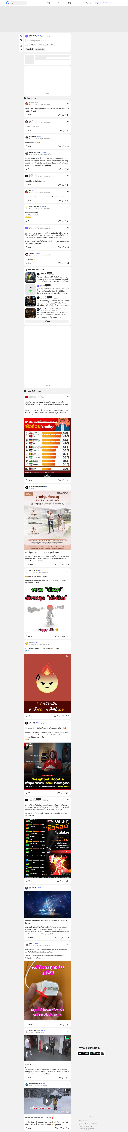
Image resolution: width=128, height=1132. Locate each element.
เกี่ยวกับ (80, 1123)
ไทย (90, 1130)
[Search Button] (12, 2)
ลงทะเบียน (108, 3)
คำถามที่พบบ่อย (93, 1123)
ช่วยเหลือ (86, 1123)
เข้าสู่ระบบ (98, 3)
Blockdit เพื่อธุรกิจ (83, 1130)
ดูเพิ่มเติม (48, 165)
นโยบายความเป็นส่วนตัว (85, 1126)
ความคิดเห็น (40, 49)
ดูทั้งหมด (47, 322)
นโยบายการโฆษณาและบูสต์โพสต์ (87, 1125)
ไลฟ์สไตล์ (29, 49)
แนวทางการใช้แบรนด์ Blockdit (86, 1128)
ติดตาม (39, 35)
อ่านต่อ (40, 561)
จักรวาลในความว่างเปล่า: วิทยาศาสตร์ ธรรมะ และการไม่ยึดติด (46, 921)
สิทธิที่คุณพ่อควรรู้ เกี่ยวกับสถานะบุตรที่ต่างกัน (42, 552)
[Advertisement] (64, 19)
